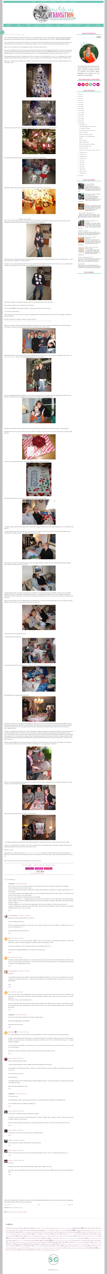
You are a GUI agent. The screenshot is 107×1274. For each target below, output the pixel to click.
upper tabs (8, 1249)
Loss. (86, 204)
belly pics (77, 1228)
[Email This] (37, 871)
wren (55, 1249)
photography (54, 1242)
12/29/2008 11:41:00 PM (17, 938)
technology (47, 1248)
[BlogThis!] (38, 871)
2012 (80, 114)
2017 (80, 104)
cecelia (69, 1230)
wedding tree (54, 56)
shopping (66, 1245)
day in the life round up (56, 1232)
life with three (28, 1238)
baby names (42, 1228)
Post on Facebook (27, 865)
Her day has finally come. (85, 146)
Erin (9, 1058)
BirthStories (19, 25)
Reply (9, 910)
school (35, 1245)
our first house (12, 1242)
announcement (14, 1228)
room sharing (91, 1244)
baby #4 (35, 1228)
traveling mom (82, 1248)
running (13, 1246)
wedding (29, 1250)
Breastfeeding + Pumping (68, 25)
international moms (54, 1236)
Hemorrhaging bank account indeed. (87, 126)
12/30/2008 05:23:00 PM (18, 1140)
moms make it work (42, 1240)
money (74, 1240)
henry (13, 1236)
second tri (58, 1246)
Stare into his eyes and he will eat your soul (89, 150)
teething (54, 1248)
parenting (27, 1242)
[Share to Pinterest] (43, 871)
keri (72, 1236)
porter (63, 1242)
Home (33, 1)
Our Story (44, 1)
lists (46, 1238)
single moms (80, 1245)
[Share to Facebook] (42, 871)
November (82, 152)
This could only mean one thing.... (87, 144)
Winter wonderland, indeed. (86, 134)
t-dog (38, 1248)
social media (98, 1245)
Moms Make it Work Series (48, 25)
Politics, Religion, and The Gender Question (91, 248)
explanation (14, 1234)
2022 (80, 96)
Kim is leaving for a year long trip (33, 853)
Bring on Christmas (84, 142)
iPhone (62, 1236)
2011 (80, 116)
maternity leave (65, 1238)
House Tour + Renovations (39, 25)
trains (75, 1248)
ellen (9, 1150)
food (43, 1234)
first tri (36, 1234)
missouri (10, 1240)
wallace (23, 1249)
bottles (19, 1230)
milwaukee (82, 1238)
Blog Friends (98, 25)
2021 (80, 98)
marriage (58, 1238)
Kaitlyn (10, 1140)
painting (20, 1242)
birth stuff (87, 1228)
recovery (67, 1244)
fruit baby (56, 1234)
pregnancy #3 (9, 1244)
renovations (78, 1244)
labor (91, 1236)
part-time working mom (37, 1242)
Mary (9, 1111)
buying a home (61, 1230)
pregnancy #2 (96, 1242)
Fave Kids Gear (88, 25)
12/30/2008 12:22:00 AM (24, 971)
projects (39, 1244)
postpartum (71, 1242)
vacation (15, 1250)
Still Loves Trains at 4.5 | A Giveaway (91, 221)
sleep (86, 1246)
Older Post (70, 1204)
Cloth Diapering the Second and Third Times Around (92, 194)
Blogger (56, 1269)
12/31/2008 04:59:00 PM (18, 1160)
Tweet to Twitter (39, 865)
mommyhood (29, 1240)
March (81, 169)
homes (39, 1236)
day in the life (31, 1232)
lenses (95, 1236)
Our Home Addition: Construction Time (90, 184)
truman (91, 1248)
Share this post (50, 865)
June (81, 162)
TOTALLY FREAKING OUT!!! (85, 257)
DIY (85, 1232)
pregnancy (87, 1242)
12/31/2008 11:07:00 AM (17, 1150)
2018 (80, 102)
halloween (8, 1236)
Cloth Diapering (58, 25)
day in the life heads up (42, 1232)
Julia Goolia (11, 1032)
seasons (41, 873)
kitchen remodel (84, 1236)
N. (9, 957)
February (82, 171)
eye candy (22, 1234)
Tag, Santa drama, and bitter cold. (87, 130)
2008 (80, 123)
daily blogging (15, 1232)
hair (98, 1234)
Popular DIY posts (78, 25)
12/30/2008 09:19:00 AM (21, 1093)
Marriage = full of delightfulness (87, 136)
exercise (8, 1234)
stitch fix (24, 1248)
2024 (80, 94)
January (82, 173)
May (81, 164)
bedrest (69, 1228)
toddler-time (69, 1248)
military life (74, 1238)
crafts (7, 1232)
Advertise (53, 1)
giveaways (79, 1234)
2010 (80, 118)
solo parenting (11, 1248)
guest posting (89, 1234)
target (42, 1248)
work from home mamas (46, 1249)
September (82, 156)
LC (9, 992)
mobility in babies (20, 1240)
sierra (9, 1160)
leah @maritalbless (13, 915)
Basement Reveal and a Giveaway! (90, 237)
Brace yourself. (83, 140)
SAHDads (21, 1245)
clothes (86, 1230)
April (81, 166)
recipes (60, 1244)
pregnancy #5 (30, 1244)
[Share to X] (40, 871)
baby (21, 1228)
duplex (90, 1232)
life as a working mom (15, 1238)
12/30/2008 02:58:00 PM (17, 1130)
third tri (60, 1248)
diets (81, 1232)
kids (77, 1236)
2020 (80, 100)
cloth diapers (79, 1230)
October (82, 154)
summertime (32, 1248)
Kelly (9, 938)
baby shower (58, 1228)
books (13, 1230)
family (36, 873)
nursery (99, 1240)
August (82, 158)
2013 (80, 112)
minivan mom (91, 1238)
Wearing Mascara (12, 971)
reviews (85, 1244)
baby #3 (28, 1228)
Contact (73, 1)
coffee (92, 1230)
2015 (80, 108)
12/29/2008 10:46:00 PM (21, 883)
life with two (38, 1238)
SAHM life (28, 1246)
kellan (67, 1236)
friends (48, 1234)
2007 (80, 175)
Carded (81, 138)
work (36, 1249)
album (7, 1228)
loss (52, 1238)
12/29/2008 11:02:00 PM (24, 915)
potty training (79, 1242)
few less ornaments (44, 127)
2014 (80, 110)
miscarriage (98, 1238)
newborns (92, 1240)
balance (65, 1228)
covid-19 (97, 1230)
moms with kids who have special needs (62, 1240)
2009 (80, 120)
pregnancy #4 (20, 1244)
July (81, 160)
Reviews (63, 1)
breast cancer (27, 1230)
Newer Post (7, 1204)
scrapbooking (42, 1245)
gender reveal (72, 1234)
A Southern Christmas (84, 128)
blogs (93, 1228)
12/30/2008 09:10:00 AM (17, 1058)
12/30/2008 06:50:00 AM (21, 1014)
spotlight (18, 1248)
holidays (21, 1236)
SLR (92, 1245)
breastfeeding (37, 1230)
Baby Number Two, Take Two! (86, 213)
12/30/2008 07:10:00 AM (23, 1032)
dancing (24, 1232)
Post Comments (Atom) (16, 1207)
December (82, 124)
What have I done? (83, 148)
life (100, 1236)
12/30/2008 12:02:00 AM (16, 957)
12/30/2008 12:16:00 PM (17, 1111)
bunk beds (47, 1230)
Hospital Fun (81, 263)
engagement (96, 1232)
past (47, 1242)
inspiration (45, 1236)
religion (72, 1244)
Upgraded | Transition (83, 230)
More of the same (83, 132)
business (53, 1230)
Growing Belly (9, 25)
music (80, 1240)
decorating (74, 1232)
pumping (47, 1244)
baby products (50, 1228)
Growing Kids (28, 25)
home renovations (30, 1236)
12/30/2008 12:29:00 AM (16, 992)
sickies (72, 1245)
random (54, 1244)
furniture (65, 1234)
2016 (80, 106)
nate (85, 1240)
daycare (66, 1232)
